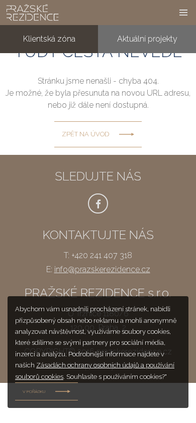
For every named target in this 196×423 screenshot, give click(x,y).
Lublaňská (147, 141)
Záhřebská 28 (147, 113)
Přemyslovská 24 (147, 57)
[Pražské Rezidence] (83, 12)
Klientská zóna (49, 39)
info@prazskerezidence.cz (102, 269)
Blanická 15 (147, 85)
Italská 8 (147, 169)
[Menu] (183, 12)
